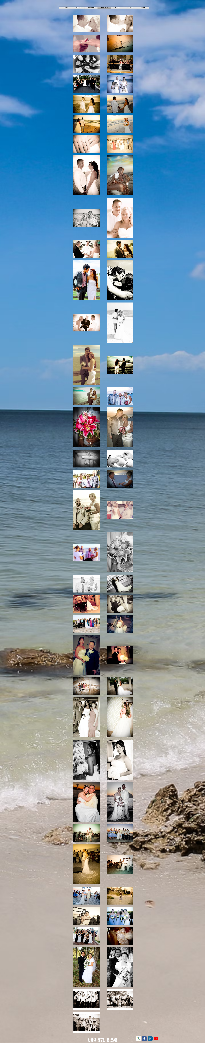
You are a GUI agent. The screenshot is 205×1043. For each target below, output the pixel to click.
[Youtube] (156, 1038)
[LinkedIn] (150, 1038)
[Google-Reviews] (138, 1038)
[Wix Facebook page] (144, 1038)
